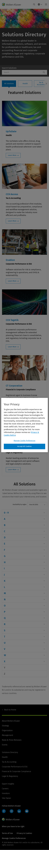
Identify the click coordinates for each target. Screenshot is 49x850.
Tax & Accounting (9, 762)
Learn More (12, 155)
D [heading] (4, 537)
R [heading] (4, 624)
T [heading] (4, 636)
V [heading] (4, 649)
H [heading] (4, 562)
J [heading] (4, 574)
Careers (5, 788)
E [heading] (4, 543)
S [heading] (4, 630)
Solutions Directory (10, 752)
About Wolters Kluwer (11, 721)
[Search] (44, 72)
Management (7, 735)
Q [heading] (5, 618)
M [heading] (5, 593)
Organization (7, 730)
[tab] (9, 83)
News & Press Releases (11, 740)
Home (10, 710)
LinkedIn (19, 811)
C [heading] (4, 531)
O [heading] (5, 605)
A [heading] (4, 518)
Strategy (5, 726)
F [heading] (4, 549)
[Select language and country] (40, 4)
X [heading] (4, 661)
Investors (6, 793)
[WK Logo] (11, 819)
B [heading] (4, 525)
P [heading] (4, 611)
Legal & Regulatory (10, 776)
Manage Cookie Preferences (24, 441)
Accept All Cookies (24, 446)
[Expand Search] (34, 4)
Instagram (11, 811)
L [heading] (4, 587)
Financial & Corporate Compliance (16, 771)
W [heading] (5, 655)
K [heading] (4, 580)
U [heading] (4, 642)
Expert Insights (8, 784)
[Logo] (12, 4)
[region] (24, 425)
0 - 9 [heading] (6, 512)
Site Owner (6, 798)
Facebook (4, 811)
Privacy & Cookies (24, 833)
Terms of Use (7, 833)
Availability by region (19, 504)
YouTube (27, 811)
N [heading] (4, 599)
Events (4, 745)
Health (5, 757)
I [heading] (4, 568)
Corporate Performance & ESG (14, 767)
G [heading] (4, 556)
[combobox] (22, 72)
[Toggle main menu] (45, 4)
